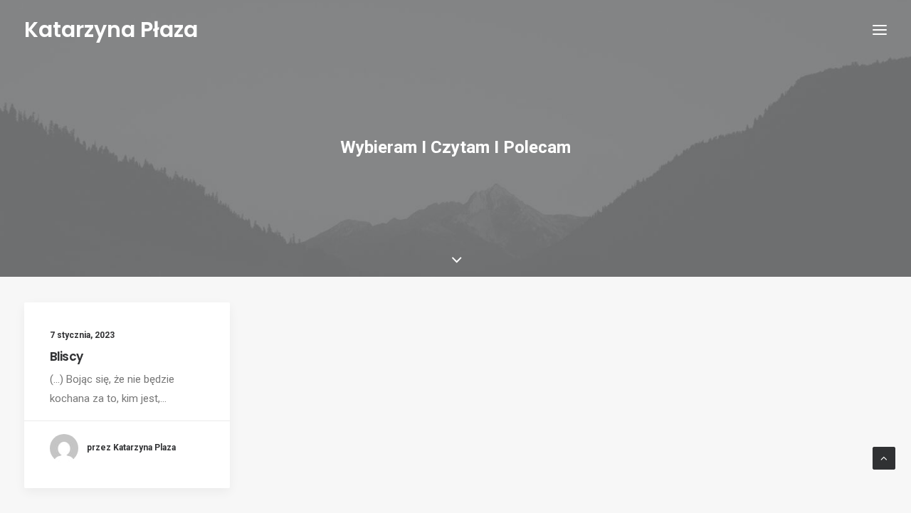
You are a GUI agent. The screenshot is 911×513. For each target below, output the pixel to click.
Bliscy (66, 356)
